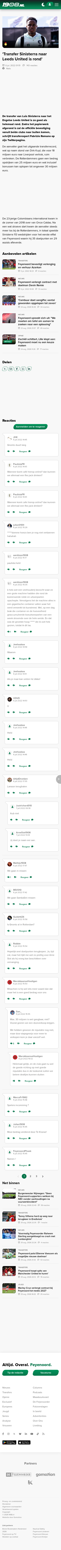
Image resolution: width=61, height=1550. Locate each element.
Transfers (7, 1392)
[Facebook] (17, 369)
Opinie (5, 1397)
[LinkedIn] (29, 369)
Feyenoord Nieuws (40, 1534)
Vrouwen (7, 1425)
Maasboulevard (41, 1397)
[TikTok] (39, 1434)
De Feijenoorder (41, 1402)
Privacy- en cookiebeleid (12, 1501)
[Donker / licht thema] (43, 4)
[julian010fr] (9, 526)
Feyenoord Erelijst (40, 1537)
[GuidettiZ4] (9, 918)
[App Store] (24, 1442)
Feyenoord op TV (9, 1534)
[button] (34, 438)
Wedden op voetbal (10, 1537)
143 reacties (31, 65)
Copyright (6, 1512)
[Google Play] (9, 1442)
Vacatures (45, 1372)
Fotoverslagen (40, 1406)
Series (5, 1416)
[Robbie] (9, 944)
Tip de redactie (15, 1372)
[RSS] (44, 1434)
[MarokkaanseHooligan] (9, 982)
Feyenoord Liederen (41, 1531)
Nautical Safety (39, 1529)
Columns (37, 1387)
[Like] (9, 451)
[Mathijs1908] (9, 864)
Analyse (6, 1420)
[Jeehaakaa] (9, 645)
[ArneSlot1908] (12, 833)
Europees (7, 1406)
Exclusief (7, 1402)
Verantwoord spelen (10, 1509)
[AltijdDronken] (9, 780)
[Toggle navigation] (56, 4)
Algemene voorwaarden (11, 1506)
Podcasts (37, 1392)
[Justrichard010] (12, 806)
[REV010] (9, 891)
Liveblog (37, 1425)
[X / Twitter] (4, 369)
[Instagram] (9, 1434)
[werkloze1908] (9, 556)
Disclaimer (6, 1504)
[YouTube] (33, 1434)
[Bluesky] (21, 1434)
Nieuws (6, 1387)
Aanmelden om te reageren (30, 426)
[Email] (10, 369)
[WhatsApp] (22, 369)
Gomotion (18, 1517)
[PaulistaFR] (9, 465)
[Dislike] (14, 451)
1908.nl (13, 5)
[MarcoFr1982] (9, 1098)
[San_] (12, 1012)
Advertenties (39, 1416)
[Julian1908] (9, 1125)
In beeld (37, 1411)
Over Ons (38, 1420)
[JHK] (9, 438)
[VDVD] (9, 699)
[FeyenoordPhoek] (9, 1152)
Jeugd (5, 1411)
